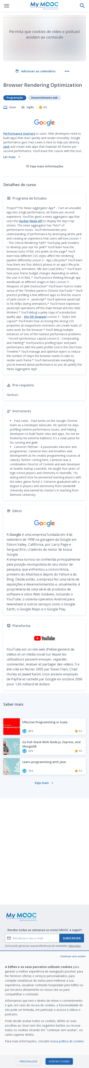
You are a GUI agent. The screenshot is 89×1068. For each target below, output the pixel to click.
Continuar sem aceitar (73, 956)
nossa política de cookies (67, 1041)
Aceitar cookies (59, 1061)
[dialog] (44, 1009)
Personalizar (28, 1061)
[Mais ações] (67, 71)
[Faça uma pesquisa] (82, 5)
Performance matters (19, 133)
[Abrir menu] (6, 5)
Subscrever (72, 938)
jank (6, 147)
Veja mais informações (46, 166)
